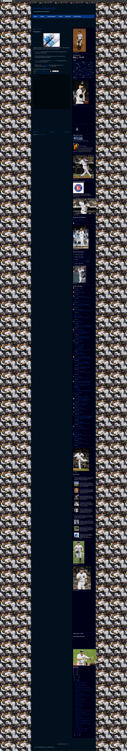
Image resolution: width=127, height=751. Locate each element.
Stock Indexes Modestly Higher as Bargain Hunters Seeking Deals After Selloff (82, 385)
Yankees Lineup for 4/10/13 (80, 705)
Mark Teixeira (76, 74)
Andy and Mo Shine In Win (80, 685)
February (77, 677)
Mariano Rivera (88, 73)
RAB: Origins (76, 393)
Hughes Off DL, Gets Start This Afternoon (82, 687)
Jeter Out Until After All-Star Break (81, 728)
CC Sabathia (84, 64)
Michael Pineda (84, 74)
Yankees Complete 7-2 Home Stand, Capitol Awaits (82, 349)
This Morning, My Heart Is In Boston (81, 718)
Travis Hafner (86, 77)
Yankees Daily (77, 432)
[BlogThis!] (54, 71)
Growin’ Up (76, 322)
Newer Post (35, 132)
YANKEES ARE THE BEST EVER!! (80, 220)
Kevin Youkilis (86, 71)
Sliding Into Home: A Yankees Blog (81, 398)
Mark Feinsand (38, 51)
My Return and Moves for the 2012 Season (81, 514)
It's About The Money (78, 340)
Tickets (60, 16)
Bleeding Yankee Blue (78, 309)
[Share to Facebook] (56, 71)
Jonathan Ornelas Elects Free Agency (80, 368)
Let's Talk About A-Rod (84, 495)
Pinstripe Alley (77, 388)
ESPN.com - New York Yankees (80, 331)
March (77, 679)
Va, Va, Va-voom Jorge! (79, 731)
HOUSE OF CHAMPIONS (78, 219)
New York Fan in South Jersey (80, 371)
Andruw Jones (87, 62)
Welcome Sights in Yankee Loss (81, 684)
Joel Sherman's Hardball (79, 344)
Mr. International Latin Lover (80, 699)
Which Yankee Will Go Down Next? (86, 526)
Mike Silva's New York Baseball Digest (81, 362)
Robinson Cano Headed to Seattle (80, 476)
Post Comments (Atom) (42, 134)
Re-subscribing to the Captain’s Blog (80, 408)
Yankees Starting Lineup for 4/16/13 (81, 721)
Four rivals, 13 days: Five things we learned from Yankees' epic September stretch (82, 333)
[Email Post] (51, 71)
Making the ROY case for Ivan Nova (80, 404)
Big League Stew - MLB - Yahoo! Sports (81, 304)
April (77, 680)
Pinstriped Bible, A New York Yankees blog (82, 390)
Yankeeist (76, 430)
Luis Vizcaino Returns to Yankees (86, 501)
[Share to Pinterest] (58, 71)
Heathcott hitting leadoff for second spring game (82, 423)
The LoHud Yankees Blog (79, 422)
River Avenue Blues (78, 392)
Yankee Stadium (51, 16)
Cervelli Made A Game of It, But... (81, 730)
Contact (42, 16)
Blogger (68, 744)
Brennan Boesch (87, 63)
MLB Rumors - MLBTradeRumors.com (81, 367)
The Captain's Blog (78, 407)
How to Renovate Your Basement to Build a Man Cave (83, 326)
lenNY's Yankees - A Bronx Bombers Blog (82, 357)
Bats (75, 300)
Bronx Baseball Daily (78, 316)
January (77, 675)
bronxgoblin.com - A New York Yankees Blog (82, 325)
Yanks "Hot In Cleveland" (79, 702)
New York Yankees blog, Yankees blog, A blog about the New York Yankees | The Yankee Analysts (82, 382)
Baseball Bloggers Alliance (79, 296)
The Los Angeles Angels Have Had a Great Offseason (83, 297)
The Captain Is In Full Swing (85, 488)
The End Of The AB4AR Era (79, 289)
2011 (75, 671)
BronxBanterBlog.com (78, 321)
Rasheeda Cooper (82, 145)
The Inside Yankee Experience (85, 482)
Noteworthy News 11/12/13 (84, 533)
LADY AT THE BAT (78, 348)
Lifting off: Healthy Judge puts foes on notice (82, 253)
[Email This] (53, 71)
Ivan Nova (76, 70)
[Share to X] (55, 71)
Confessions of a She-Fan (79, 329)
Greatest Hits (80, 69)
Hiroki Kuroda (86, 69)
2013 (75, 674)
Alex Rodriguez (77, 62)
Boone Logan (80, 63)
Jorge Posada (78, 71)
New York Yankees (77, 376)
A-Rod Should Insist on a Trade (85, 508)
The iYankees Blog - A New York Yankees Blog (83, 416)
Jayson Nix (83, 70)
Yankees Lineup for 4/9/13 (80, 700)
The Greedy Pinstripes (78, 411)
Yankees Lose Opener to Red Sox (81, 682)
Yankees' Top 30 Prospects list (79, 261)
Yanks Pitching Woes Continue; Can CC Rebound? (84, 689)
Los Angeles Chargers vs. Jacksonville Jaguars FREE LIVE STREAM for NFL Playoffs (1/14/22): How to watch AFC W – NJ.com (83, 418)
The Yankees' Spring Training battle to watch (82, 258)
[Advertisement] (56, 23)
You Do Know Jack (77, 438)
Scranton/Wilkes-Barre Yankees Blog (81, 396)
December (77, 735)
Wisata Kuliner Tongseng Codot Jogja (80, 353)
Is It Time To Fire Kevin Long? (79, 293)
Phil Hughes (79, 75)
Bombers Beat (77, 314)
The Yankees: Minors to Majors (80, 428)
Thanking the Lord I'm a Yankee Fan (81, 403)
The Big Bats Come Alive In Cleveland (82, 695)
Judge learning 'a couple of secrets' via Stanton (82, 256)
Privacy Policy (77, 16)
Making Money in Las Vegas (79, 341)
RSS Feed (67, 16)
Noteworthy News (44, 73)
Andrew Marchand (45, 65)
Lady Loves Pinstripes (78, 352)
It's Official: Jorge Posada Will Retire (86, 520)
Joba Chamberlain (90, 70)
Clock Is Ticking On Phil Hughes (81, 712)
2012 (75, 672)
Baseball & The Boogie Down (79, 292)
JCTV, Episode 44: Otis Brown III (79, 439)
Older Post (67, 132)
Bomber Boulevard (44, 8)
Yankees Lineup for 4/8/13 (80, 694)
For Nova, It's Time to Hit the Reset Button (82, 720)
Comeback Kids (78, 726)
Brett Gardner (48, 66)
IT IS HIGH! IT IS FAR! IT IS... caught (81, 336)
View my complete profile (77, 153)
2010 (75, 669)
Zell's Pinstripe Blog (78, 442)
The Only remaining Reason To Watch (80, 337)
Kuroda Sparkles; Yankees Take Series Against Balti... (83, 715)
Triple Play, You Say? (79, 709)
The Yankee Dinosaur (78, 426)
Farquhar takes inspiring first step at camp (81, 262)
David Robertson (84, 66)
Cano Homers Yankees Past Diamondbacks (82, 723)
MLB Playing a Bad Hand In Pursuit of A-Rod (83, 710)
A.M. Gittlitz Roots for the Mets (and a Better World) (82, 301)
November (77, 734)
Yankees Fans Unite (78, 434)
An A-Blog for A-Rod (78, 288)
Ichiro (92, 69)
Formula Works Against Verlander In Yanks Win (83, 690)
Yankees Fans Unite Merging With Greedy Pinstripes (82, 435)
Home (35, 16)
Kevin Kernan (37, 60)
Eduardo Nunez (81, 68)
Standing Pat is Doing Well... (79, 412)
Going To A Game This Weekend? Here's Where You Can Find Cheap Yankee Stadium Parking (83, 400)
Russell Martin (79, 77)
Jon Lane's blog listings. (78, 346)
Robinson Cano (53, 60)
